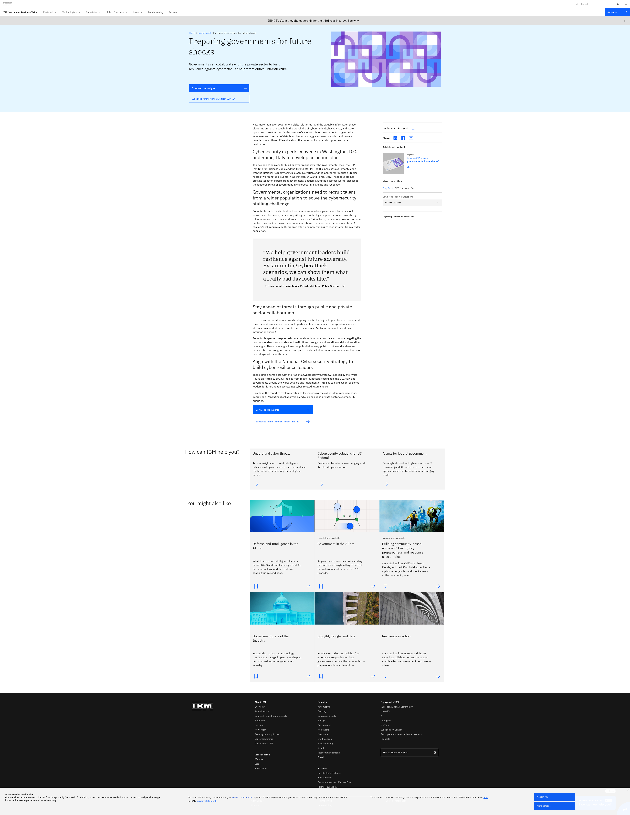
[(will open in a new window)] (395, 138)
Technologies (69, 12)
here (485, 797)
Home (192, 32)
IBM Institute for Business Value (20, 12)
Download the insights (202, 88)
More (136, 12)
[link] (393, 163)
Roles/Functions (115, 12)
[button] (627, 790)
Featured (48, 12)
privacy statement (206, 800)
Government (204, 32)
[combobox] (412, 202)
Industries (91, 12)
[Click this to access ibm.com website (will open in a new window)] (7, 4)
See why (353, 20)
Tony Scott (388, 188)
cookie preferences (242, 797)
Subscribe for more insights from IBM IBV (212, 98)
